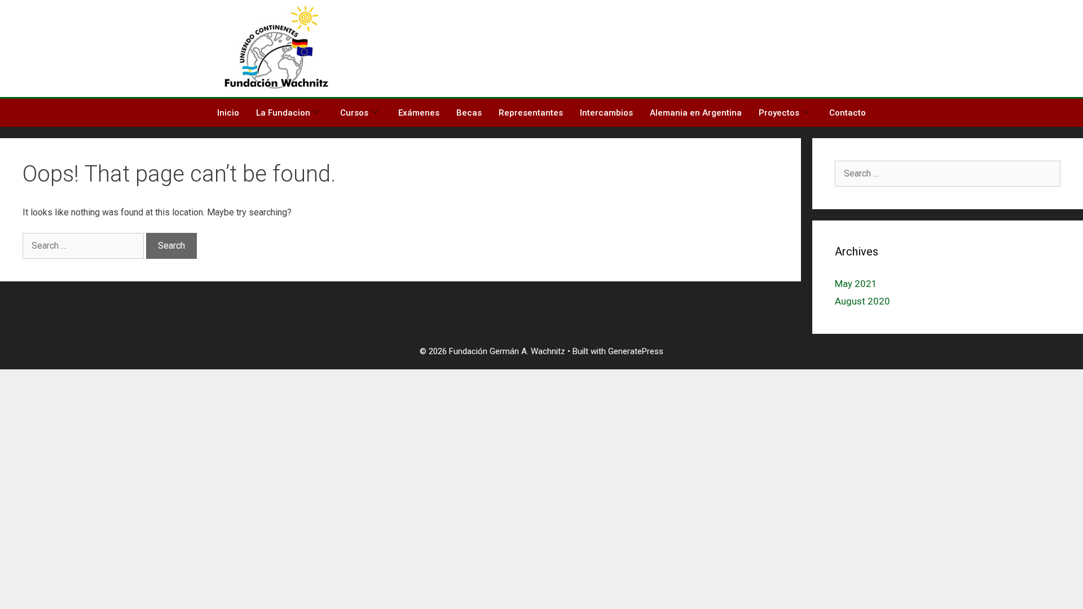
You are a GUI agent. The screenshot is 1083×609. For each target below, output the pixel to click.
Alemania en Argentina (696, 113)
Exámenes (418, 113)
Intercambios (606, 113)
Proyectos (779, 113)
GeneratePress (635, 351)
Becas (469, 113)
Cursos (354, 113)
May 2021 (856, 283)
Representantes (531, 113)
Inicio (228, 113)
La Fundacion (283, 113)
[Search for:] (84, 245)
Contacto (847, 113)
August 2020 (862, 301)
